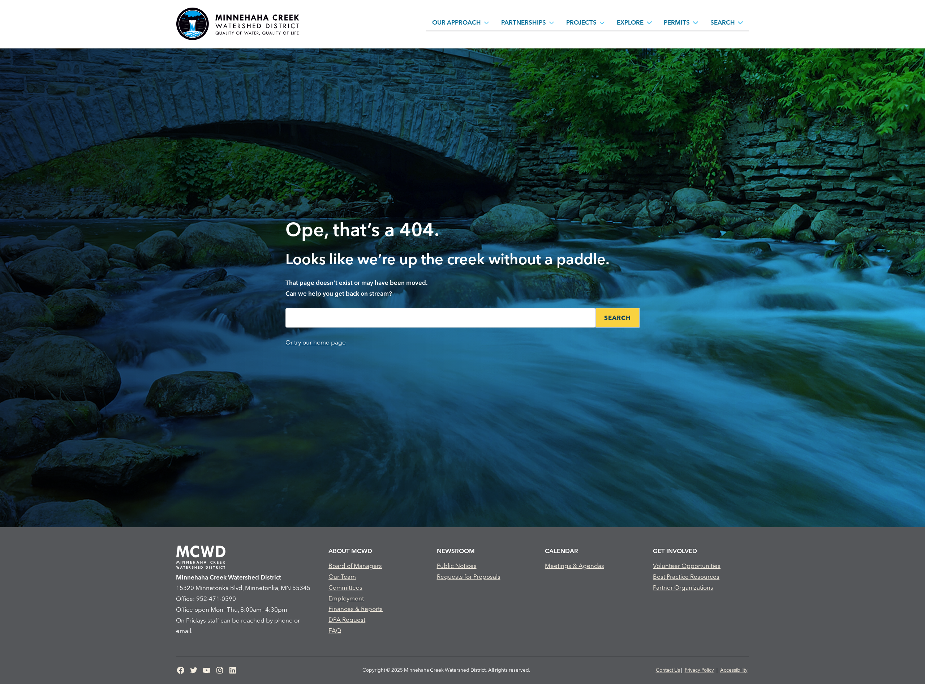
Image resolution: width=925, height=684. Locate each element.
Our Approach (456, 22)
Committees (345, 587)
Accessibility (734, 670)
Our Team (342, 576)
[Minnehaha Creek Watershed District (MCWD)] (237, 24)
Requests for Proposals (468, 576)
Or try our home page (315, 342)
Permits (677, 22)
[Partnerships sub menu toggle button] (551, 22)
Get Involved (675, 551)
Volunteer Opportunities (686, 565)
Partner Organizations (683, 587)
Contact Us (668, 670)
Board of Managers (355, 565)
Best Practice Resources (686, 576)
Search (722, 22)
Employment (346, 598)
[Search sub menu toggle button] (740, 22)
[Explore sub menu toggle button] (649, 22)
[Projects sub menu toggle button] (602, 22)
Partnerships (523, 22)
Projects (581, 22)
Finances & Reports (355, 608)
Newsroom (456, 551)
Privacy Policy (699, 670)
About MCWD (350, 551)
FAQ (334, 630)
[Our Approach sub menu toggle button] (486, 22)
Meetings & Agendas (574, 565)
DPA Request (346, 619)
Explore (630, 22)
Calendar (561, 551)
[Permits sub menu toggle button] (695, 22)
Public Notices (457, 565)
